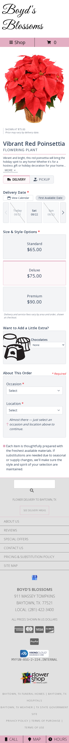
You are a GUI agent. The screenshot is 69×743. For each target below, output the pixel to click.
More (8, 170)
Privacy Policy (17, 720)
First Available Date (50, 198)
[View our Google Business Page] (34, 579)
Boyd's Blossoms (22, 18)
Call (12, 739)
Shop (20, 42)
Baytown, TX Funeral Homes (23, 693)
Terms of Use (34, 727)
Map (36, 739)
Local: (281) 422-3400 (34, 609)
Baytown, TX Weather (17, 707)
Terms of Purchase (45, 720)
